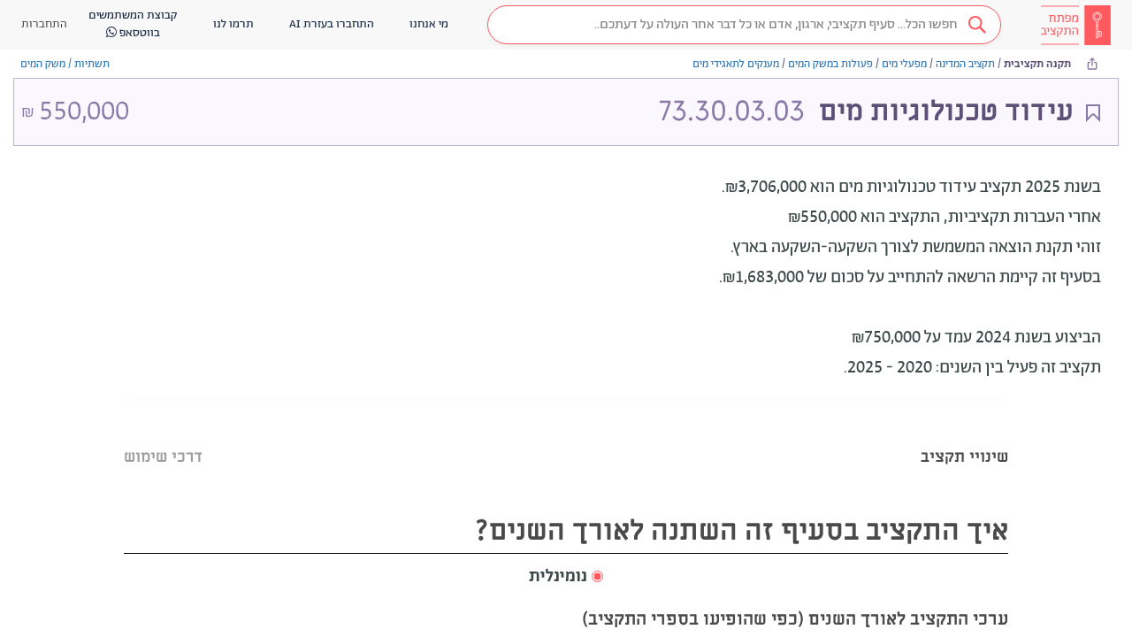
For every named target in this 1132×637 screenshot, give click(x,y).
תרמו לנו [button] (233, 24)
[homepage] (1075, 25)
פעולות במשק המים (830, 64)
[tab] (964, 435)
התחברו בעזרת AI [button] (331, 24)
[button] (744, 24)
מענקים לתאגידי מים (735, 64)
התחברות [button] (44, 24)
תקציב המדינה (965, 64)
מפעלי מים (904, 64)
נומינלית (558, 576)
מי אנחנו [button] (428, 24)
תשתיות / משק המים (65, 64)
